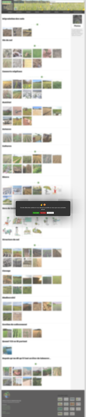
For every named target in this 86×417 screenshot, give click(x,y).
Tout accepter (36, 212)
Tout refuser (43, 212)
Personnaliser (50, 212)
